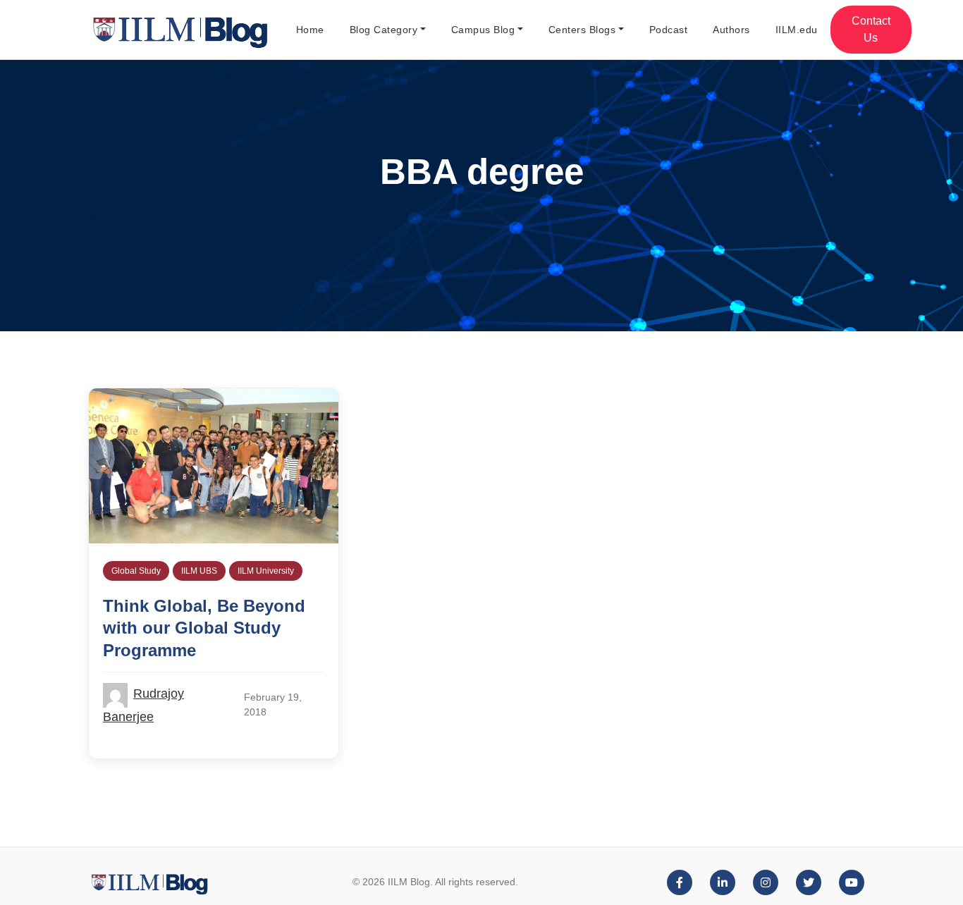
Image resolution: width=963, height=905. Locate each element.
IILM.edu (796, 29)
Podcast (668, 29)
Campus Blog (483, 29)
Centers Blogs (582, 29)
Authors (731, 29)
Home (310, 29)
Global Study (136, 571)
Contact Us (871, 29)
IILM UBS (199, 571)
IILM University (266, 571)
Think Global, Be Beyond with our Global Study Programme (204, 627)
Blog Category (384, 29)
